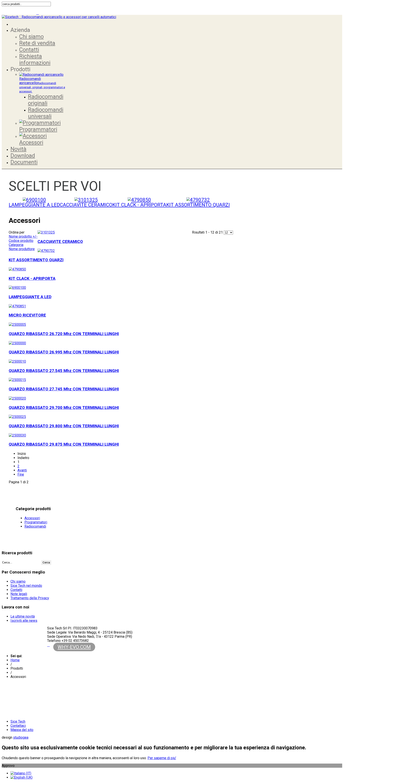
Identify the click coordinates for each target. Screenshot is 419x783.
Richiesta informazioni (34, 59)
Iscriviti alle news (23, 620)
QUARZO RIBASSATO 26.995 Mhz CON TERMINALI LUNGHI (64, 352)
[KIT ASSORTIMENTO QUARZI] (198, 200)
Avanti (22, 470)
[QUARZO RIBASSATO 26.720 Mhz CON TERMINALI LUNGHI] (17, 324)
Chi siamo (31, 36)
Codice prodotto (21, 241)
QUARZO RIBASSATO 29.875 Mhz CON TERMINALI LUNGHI (64, 444)
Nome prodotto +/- (23, 236)
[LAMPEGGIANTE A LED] (34, 200)
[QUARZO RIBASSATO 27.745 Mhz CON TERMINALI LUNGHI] (17, 380)
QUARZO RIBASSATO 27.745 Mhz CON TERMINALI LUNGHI (64, 389)
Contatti (29, 49)
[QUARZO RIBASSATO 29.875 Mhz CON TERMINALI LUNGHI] (17, 435)
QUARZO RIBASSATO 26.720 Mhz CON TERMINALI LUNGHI (64, 334)
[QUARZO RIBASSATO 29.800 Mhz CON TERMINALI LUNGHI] (17, 417)
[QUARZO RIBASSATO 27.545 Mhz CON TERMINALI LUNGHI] (17, 361)
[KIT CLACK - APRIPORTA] (139, 200)
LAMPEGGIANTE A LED (34, 205)
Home (15, 660)
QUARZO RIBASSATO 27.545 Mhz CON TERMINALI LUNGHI (64, 371)
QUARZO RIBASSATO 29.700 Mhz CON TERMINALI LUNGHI (64, 408)
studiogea (20, 737)
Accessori (31, 142)
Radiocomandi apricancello (42, 85)
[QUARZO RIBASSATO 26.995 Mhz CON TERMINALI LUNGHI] (17, 343)
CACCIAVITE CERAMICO (86, 205)
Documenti (24, 162)
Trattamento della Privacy (29, 598)
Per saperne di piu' (162, 758)
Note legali (18, 594)
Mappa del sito (21, 730)
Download (22, 155)
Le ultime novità (22, 616)
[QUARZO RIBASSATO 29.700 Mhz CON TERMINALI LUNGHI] (17, 398)
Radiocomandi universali (45, 113)
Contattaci (18, 726)
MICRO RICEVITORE (27, 315)
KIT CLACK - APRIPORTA (139, 205)
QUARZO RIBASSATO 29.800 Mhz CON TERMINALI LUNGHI (64, 426)
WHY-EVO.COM (74, 647)
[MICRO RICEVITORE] (17, 306)
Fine (20, 474)
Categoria (16, 245)
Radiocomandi (35, 526)
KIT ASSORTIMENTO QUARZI (198, 205)
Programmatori (38, 129)
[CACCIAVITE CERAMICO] (86, 200)
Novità (18, 149)
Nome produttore (22, 249)
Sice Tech (17, 721)
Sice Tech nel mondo (26, 586)
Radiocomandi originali (45, 99)
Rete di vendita (37, 43)
